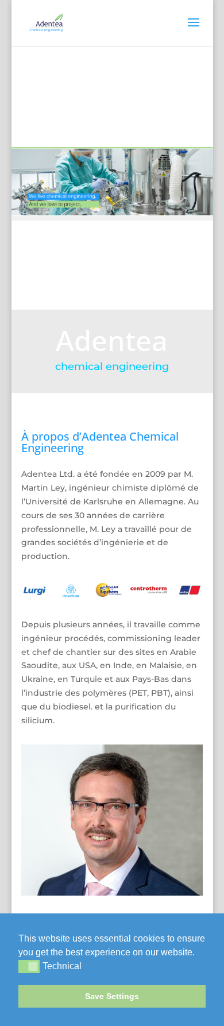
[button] (198, 953)
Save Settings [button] (112, 996)
